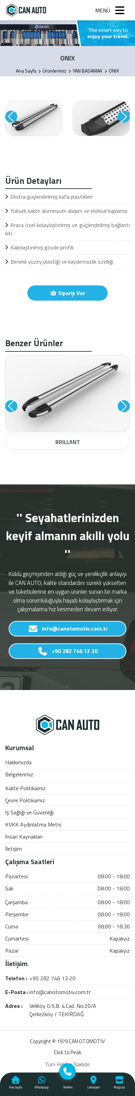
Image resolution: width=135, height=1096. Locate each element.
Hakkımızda (18, 762)
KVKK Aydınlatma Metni (33, 824)
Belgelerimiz (19, 774)
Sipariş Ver (71, 293)
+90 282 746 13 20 (75, 651)
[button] (11, 117)
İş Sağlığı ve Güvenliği (29, 812)
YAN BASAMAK (87, 70)
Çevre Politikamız (25, 800)
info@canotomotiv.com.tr (75, 628)
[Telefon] (68, 1073)
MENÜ (102, 10)
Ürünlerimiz (54, 70)
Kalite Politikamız (25, 788)
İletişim (13, 848)
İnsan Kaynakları (24, 836)
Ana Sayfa (26, 70)
